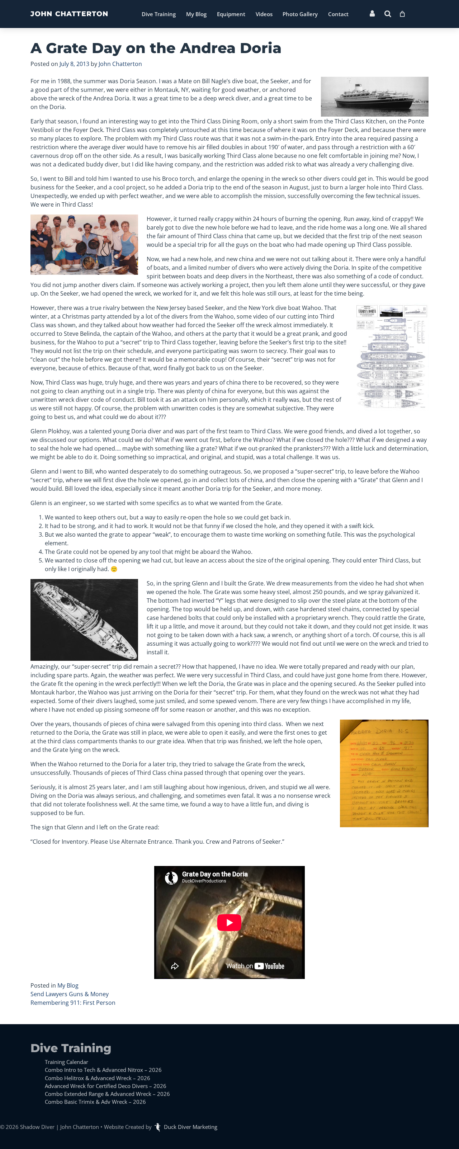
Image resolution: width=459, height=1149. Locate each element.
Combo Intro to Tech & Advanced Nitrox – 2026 (103, 1069)
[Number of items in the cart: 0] (402, 12)
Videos (264, 14)
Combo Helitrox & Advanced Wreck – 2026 (97, 1078)
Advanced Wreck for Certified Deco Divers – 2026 (105, 1085)
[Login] (372, 14)
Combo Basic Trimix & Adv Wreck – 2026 (95, 1101)
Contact (338, 14)
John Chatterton (69, 13)
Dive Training (159, 14)
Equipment (231, 14)
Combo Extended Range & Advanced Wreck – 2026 (107, 1093)
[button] (387, 14)
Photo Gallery (300, 14)
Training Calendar (66, 1061)
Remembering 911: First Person (72, 1003)
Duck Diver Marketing (190, 1126)
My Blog (196, 14)
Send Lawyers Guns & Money (69, 994)
